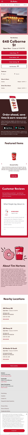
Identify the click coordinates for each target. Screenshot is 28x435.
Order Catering (13, 62)
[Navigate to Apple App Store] (8, 128)
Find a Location (14, 365)
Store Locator (4, 387)
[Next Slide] (26, 163)
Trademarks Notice (5, 411)
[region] (14, 423)
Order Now (14, 176)
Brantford (11, 4)
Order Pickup (13, 53)
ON (7, 4)
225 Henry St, (8, 334)
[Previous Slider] (1, 163)
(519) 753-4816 (6, 336)
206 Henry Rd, (8, 313)
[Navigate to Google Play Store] (20, 128)
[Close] (26, 414)
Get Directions (13, 66)
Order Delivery (13, 57)
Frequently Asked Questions (7, 401)
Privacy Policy (4, 406)
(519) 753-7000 (6, 316)
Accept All (14, 430)
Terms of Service (5, 408)
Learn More (4, 381)
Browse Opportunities (6, 376)
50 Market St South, (8, 354)
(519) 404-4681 (6, 356)
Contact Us (3, 398)
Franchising (4, 393)
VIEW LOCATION (6, 319)
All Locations (3, 4)
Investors (3, 396)
